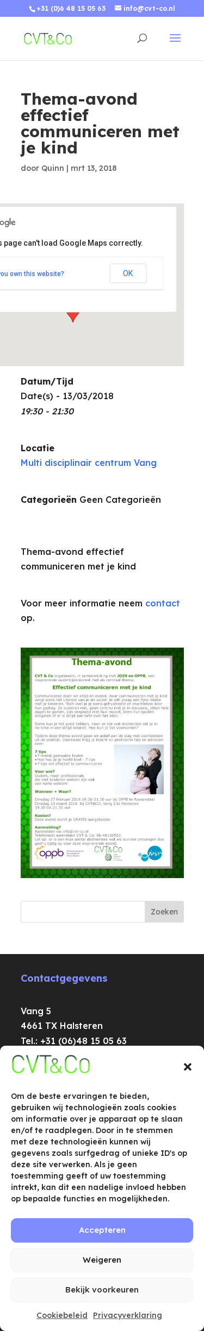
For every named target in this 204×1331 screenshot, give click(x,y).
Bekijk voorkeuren (102, 1289)
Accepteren (102, 1230)
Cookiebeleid (62, 1315)
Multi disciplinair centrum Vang (89, 462)
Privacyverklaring (127, 1315)
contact (162, 603)
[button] (187, 1066)
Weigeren (102, 1260)
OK (128, 273)
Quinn (52, 168)
